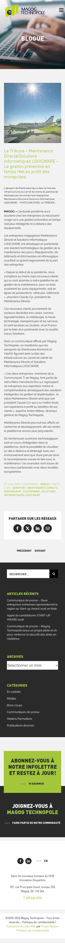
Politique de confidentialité (32, 930)
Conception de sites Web (21, 926)
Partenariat (12, 491)
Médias (45, 484)
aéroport (19, 487)
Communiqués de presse (23, 712)
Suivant (40, 551)
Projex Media (49, 926)
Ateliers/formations (19, 718)
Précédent (24, 551)
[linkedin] (28, 861)
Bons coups (14, 705)
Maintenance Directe (43, 487)
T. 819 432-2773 (32, 898)
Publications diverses (20, 725)
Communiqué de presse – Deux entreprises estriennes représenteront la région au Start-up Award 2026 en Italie (32, 604)
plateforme (31, 491)
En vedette (14, 691)
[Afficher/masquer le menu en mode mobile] (61, 10)
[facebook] (20, 861)
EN (46, 861)
